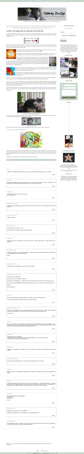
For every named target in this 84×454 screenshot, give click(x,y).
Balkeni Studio (46, 453)
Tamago (8, 334)
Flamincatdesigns (11, 358)
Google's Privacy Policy (68, 171)
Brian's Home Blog (11, 203)
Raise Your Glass (36, 72)
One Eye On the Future (46, 151)
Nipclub (49, 82)
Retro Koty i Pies (11, 215)
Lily (8, 180)
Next (55, 164)
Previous (8, 164)
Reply (53, 174)
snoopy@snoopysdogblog (13, 274)
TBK (56, 453)
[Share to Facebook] (51, 159)
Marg (8, 321)
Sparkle (9, 238)
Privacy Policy (44, 450)
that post (35, 46)
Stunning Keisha (36, 453)
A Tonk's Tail (10, 408)
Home (32, 164)
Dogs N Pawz (32, 67)
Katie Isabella (10, 250)
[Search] (76, 32)
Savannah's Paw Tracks (24, 44)
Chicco (8, 393)
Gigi (8, 295)
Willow (8, 347)
